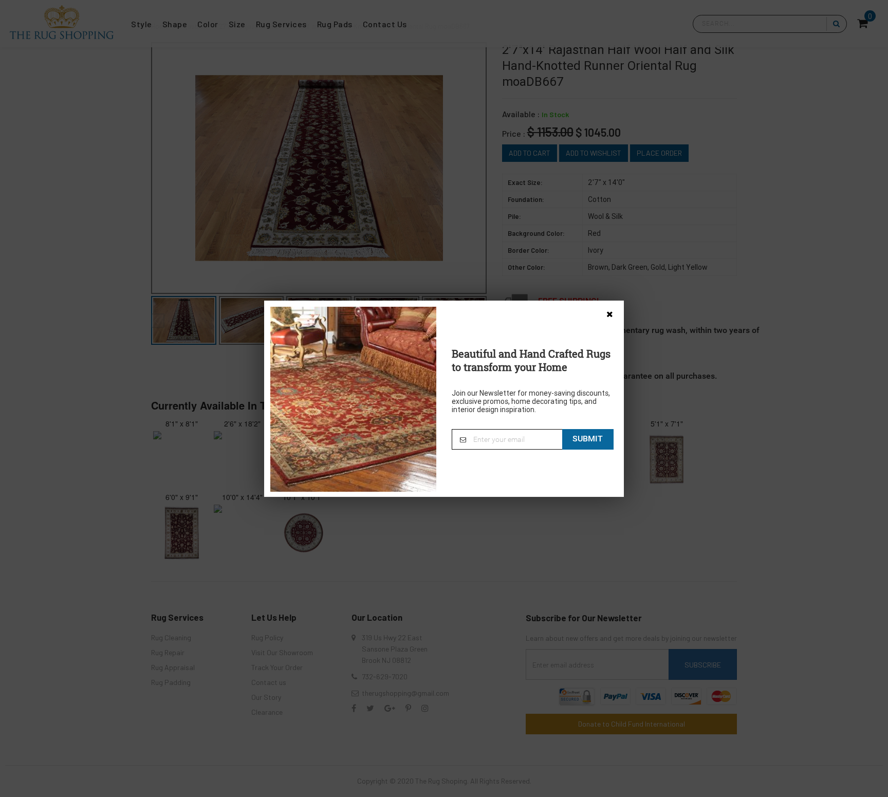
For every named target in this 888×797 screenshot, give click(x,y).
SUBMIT (587, 438)
